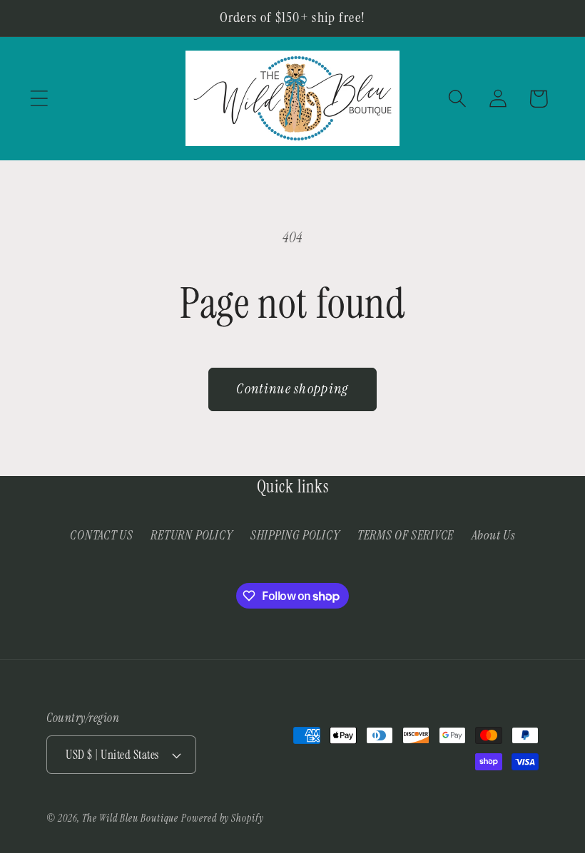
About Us (493, 535)
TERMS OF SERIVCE (405, 535)
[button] (39, 98)
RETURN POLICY (192, 535)
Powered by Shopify (222, 818)
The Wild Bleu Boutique (130, 818)
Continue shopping (292, 389)
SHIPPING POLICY (295, 535)
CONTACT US (101, 535)
